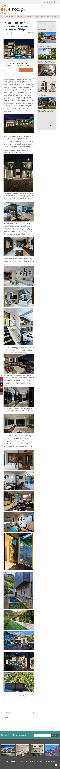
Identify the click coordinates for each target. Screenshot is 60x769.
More (53, 16)
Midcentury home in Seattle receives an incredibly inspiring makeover (46, 45)
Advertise (12, 761)
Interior (29, 16)
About (7, 761)
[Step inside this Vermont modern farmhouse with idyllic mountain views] (52, 750)
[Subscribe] (54, 2)
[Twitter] (45, 2)
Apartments (19, 16)
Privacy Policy (39, 761)
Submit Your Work (30, 761)
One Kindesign (7, 32)
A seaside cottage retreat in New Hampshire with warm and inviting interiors (45, 111)
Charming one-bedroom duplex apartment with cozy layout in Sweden (46, 78)
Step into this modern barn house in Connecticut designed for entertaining (46, 62)
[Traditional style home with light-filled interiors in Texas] (8, 750)
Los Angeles (30, 78)
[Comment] (23, 696)
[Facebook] (49, 2)
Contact (23, 761)
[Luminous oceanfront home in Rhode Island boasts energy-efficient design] (22, 750)
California (6, 79)
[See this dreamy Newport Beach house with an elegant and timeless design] (37, 750)
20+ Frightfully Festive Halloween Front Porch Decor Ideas (46, 94)
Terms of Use (47, 761)
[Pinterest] (47, 2)
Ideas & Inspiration (42, 16)
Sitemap (53, 761)
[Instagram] (52, 2)
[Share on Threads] (1, 390)
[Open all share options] (1, 393)
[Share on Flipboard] (1, 387)
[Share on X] (1, 384)
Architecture (8, 16)
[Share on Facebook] (20, 696)
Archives (18, 761)
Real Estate (12, 33)
